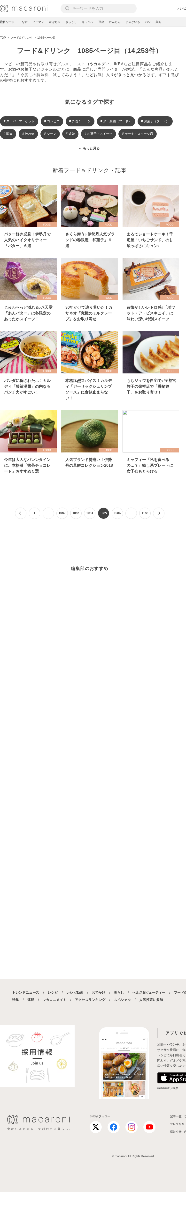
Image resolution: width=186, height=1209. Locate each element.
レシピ (53, 992)
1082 (62, 513)
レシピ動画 (74, 992)
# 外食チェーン (80, 121)
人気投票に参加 (151, 1000)
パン (148, 22)
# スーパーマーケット (19, 121)
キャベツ (87, 22)
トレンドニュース (25, 992)
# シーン (50, 134)
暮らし (119, 992)
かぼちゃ (55, 22)
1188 (145, 513)
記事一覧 (176, 1116)
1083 (75, 513)
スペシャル (122, 1000)
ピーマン (38, 22)
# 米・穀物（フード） (116, 121)
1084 (89, 513)
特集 (15, 1000)
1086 (117, 513)
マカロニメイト (54, 1000)
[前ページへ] (20, 513)
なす (25, 22)
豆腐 (101, 22)
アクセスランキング (90, 1000)
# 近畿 (70, 134)
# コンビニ (52, 121)
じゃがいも (132, 22)
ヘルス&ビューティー (148, 992)
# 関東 (8, 134)
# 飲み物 (28, 134)
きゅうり (71, 22)
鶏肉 (158, 22)
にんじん (115, 22)
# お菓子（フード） (155, 121)
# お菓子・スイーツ (98, 134)
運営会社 (176, 1132)
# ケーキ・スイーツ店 (137, 134)
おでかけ (98, 992)
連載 (30, 1000)
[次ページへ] (158, 513)
